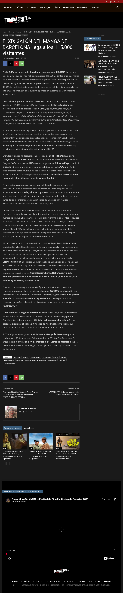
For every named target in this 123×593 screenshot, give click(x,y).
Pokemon (19, 360)
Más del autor (29, 428)
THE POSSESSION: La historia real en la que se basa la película (109, 80)
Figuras (95, 7)
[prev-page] (4, 463)
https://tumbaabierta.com (27, 412)
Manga (63, 357)
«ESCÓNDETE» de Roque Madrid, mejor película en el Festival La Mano (64, 393)
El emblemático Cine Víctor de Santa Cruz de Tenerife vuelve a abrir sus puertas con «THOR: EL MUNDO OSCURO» (20, 394)
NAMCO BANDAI (9, 360)
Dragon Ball (47, 357)
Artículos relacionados (12, 428)
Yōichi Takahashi (9, 363)
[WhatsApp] (21, 63)
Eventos (25, 35)
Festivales (31, 7)
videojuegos (52, 360)
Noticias (8, 7)
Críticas (19, 7)
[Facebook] (106, 1)
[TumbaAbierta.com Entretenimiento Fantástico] (61, 571)
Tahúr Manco (103, 56)
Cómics (56, 7)
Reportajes (45, 7)
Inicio (4, 32)
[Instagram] (110, 1)
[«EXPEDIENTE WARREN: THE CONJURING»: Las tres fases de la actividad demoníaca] (90, 64)
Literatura (68, 7)
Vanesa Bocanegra (12, 58)
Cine (4, 448)
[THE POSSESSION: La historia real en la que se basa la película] (90, 80)
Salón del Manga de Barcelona (35, 360)
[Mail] (114, 1)
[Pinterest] (16, 63)
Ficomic (55, 357)
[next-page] (7, 463)
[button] (117, 8)
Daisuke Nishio (35, 357)
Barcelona (17, 357)
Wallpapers (82, 7)
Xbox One (62, 360)
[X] (118, 1)
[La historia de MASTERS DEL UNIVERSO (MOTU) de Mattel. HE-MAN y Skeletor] (90, 47)
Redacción (102, 72)
